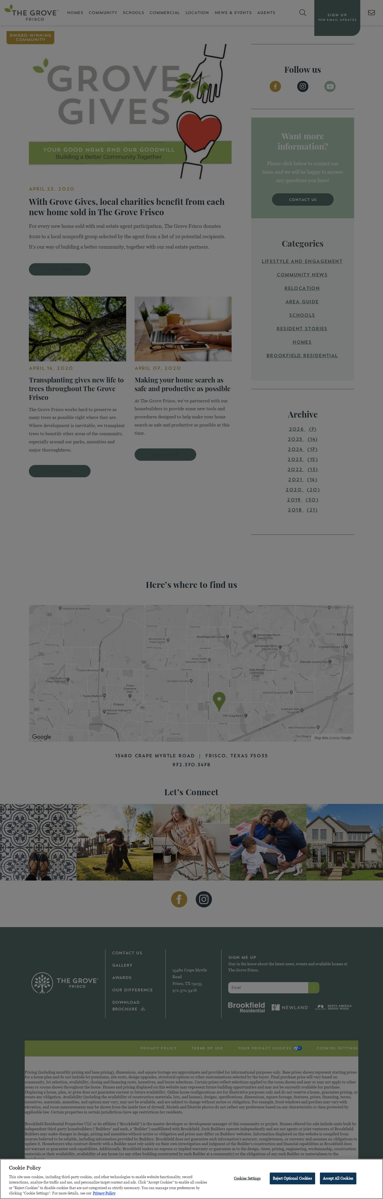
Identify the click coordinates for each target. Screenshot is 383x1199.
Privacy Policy (104, 1193)
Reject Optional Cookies (292, 1178)
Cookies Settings (247, 1178)
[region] (191, 1179)
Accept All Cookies (338, 1178)
